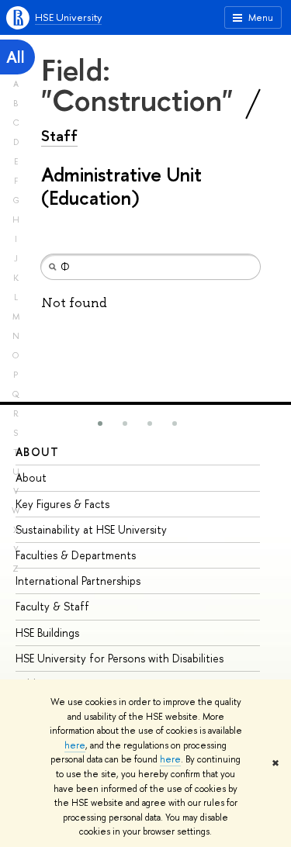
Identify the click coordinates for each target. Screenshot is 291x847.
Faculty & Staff (52, 606)
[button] (100, 423)
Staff (59, 136)
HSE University (68, 17)
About (37, 451)
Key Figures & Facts (62, 503)
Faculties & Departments (76, 555)
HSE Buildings (47, 632)
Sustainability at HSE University (91, 529)
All (15, 57)
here (74, 745)
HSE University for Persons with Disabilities (119, 658)
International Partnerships (78, 580)
